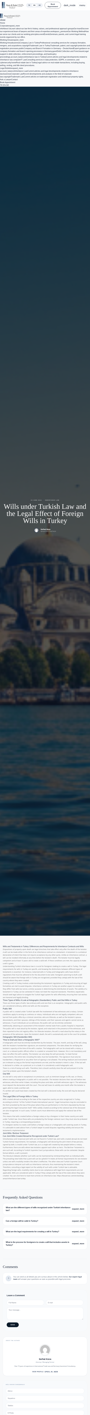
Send (12, 1325)
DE (7, 85)
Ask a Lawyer (5, 80)
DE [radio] (40, 5)
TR (1, 85)
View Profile (45, 1372)
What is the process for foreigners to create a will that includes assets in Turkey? (45, 1243)
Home (2, 23)
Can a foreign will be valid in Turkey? (45, 1221)
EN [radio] (34, 5)
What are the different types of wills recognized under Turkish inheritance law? (45, 1209)
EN (4, 85)
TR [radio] (29, 5)
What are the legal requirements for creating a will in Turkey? (45, 1232)
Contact (14, 80)
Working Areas (6, 43)
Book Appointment (53, 5)
